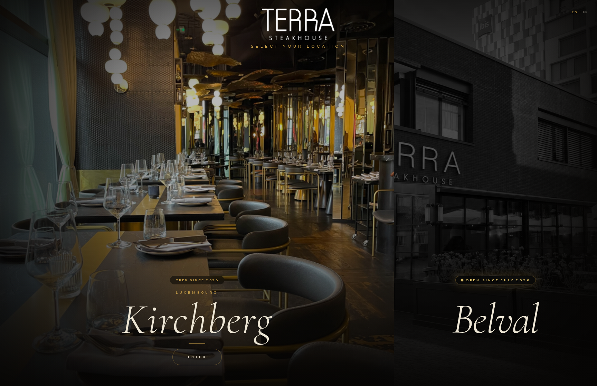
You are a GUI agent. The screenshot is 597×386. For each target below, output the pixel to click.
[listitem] (197, 193)
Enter (197, 357)
